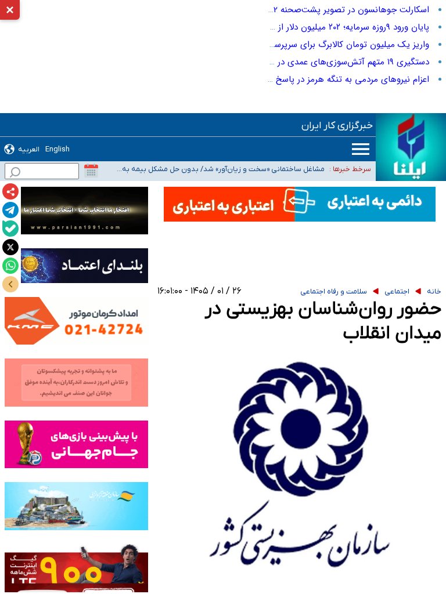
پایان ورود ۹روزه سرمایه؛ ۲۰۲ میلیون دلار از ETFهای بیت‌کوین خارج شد (300, 27)
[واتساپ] (10, 265)
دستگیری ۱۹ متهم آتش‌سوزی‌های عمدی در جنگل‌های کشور (323, 62)
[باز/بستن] (10, 284)
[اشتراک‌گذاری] (10, 191)
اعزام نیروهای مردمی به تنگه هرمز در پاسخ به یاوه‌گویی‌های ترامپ (309, 79)
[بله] (10, 228)
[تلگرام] (10, 210)
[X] (10, 247)
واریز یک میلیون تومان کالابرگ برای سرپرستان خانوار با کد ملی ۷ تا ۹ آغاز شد (289, 45)
